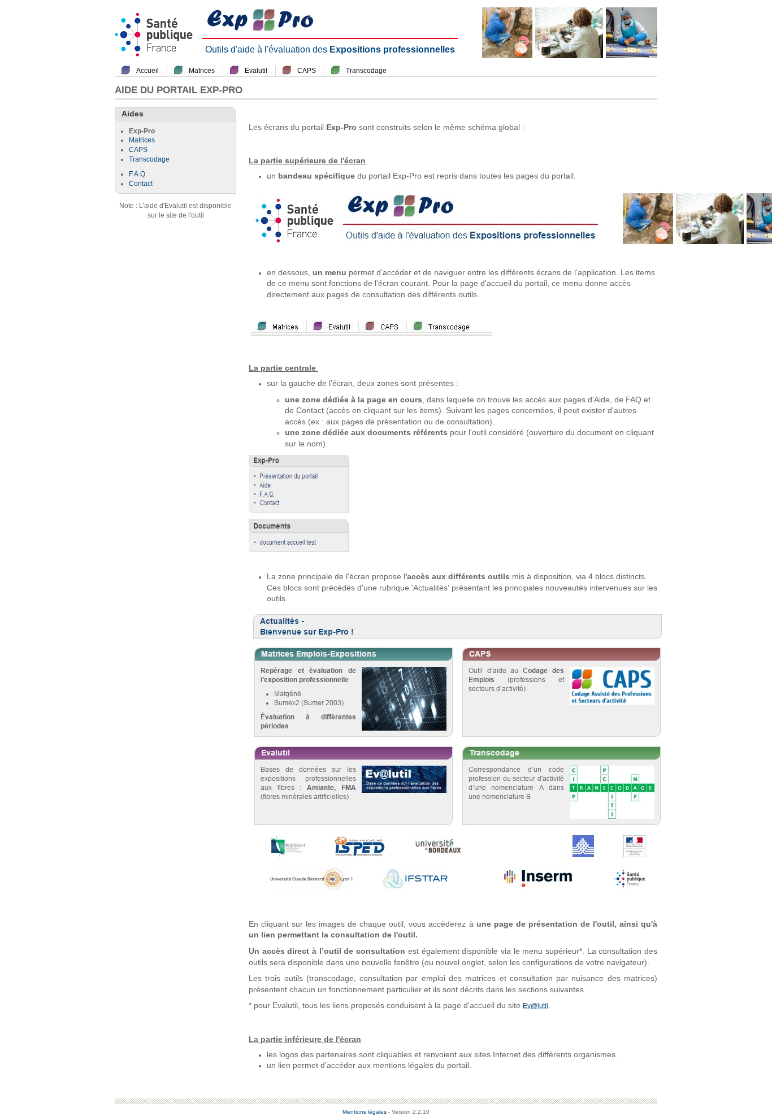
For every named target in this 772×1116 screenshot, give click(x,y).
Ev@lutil (535, 1006)
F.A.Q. (138, 174)
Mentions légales (364, 1112)
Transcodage (366, 71)
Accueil (147, 71)
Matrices (202, 71)
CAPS (306, 71)
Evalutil (256, 71)
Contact (141, 184)
